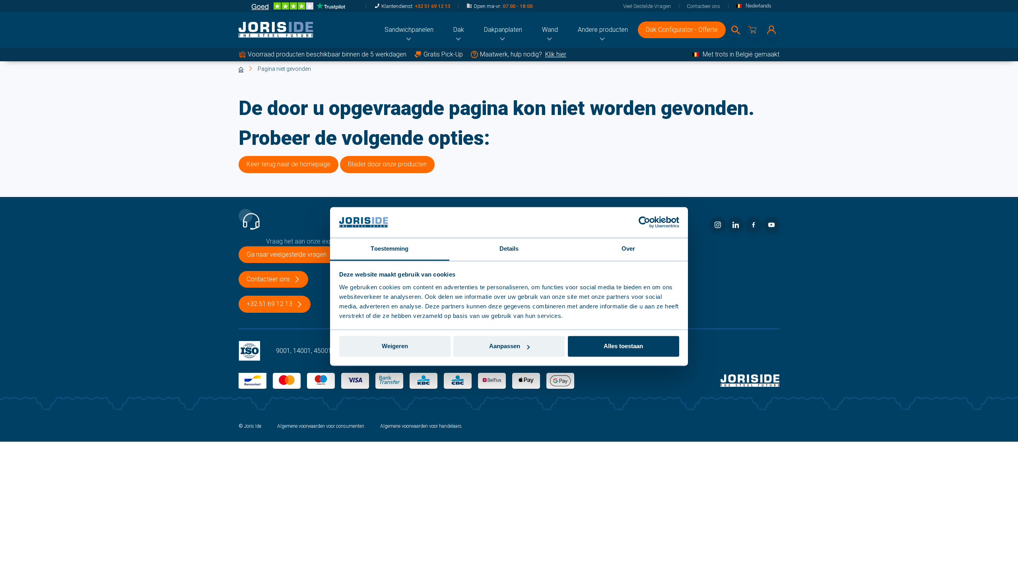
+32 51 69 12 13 (432, 6)
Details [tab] (509, 248)
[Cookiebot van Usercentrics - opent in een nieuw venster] (644, 222)
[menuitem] (409, 30)
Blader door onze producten (387, 164)
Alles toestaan (623, 346)
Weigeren (395, 346)
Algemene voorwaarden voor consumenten (320, 426)
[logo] (276, 30)
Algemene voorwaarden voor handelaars (421, 426)
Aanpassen (504, 346)
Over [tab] (628, 248)
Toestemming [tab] (389, 248)
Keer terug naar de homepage (288, 164)
